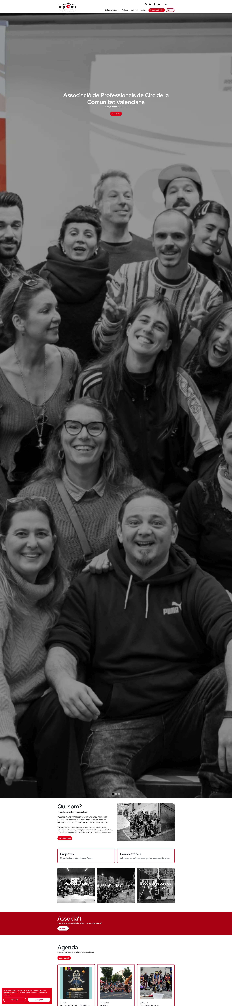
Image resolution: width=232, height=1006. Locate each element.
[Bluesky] (150, 4)
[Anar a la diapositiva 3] (119, 794)
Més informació (116, 107)
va (166, 4)
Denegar (14, 1000)
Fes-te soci (63, 928)
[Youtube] (158, 4)
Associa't (170, 10)
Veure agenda (64, 958)
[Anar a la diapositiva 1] (113, 794)
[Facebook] (154, 4)
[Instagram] (145, 4)
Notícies (143, 10)
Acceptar (39, 1000)
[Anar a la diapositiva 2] (116, 794)
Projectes (125, 10)
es (173, 4)
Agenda (134, 10)
